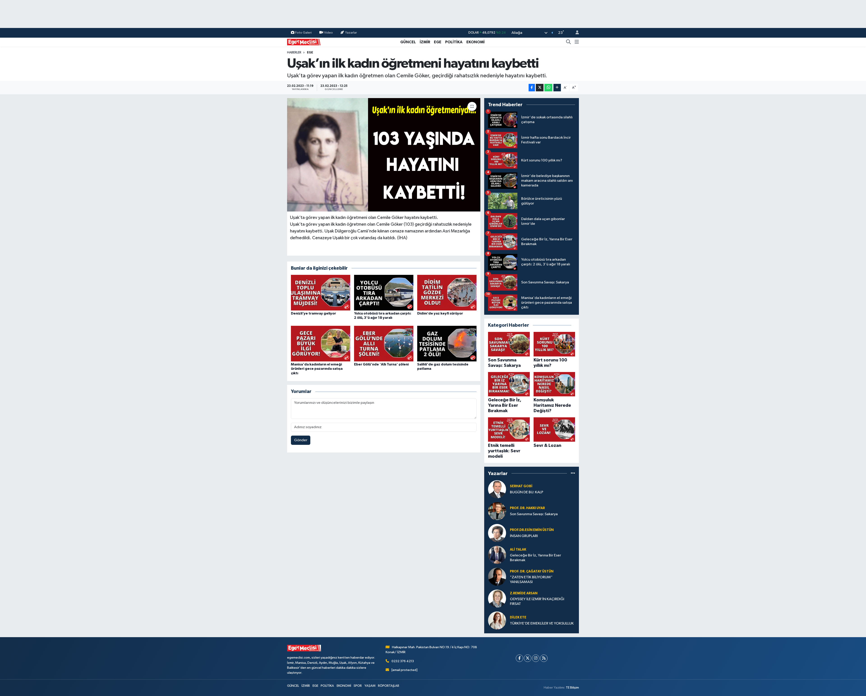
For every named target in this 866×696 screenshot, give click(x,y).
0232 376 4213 (403, 661)
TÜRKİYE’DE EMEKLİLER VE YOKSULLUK (542, 623)
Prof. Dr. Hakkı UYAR (527, 508)
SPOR (358, 685)
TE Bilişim (572, 687)
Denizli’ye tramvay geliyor (313, 313)
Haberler (294, 52)
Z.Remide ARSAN (523, 593)
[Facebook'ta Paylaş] (532, 87)
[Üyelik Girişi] (575, 33)
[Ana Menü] (577, 42)
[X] (527, 658)
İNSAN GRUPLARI (524, 536)
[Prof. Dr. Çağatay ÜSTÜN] (497, 577)
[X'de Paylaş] (540, 87)
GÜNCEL (408, 42)
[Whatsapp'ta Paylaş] (548, 87)
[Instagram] (535, 658)
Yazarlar (351, 32)
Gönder (300, 440)
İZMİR (425, 42)
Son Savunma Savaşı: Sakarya (534, 514)
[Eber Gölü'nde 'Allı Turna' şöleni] (383, 343)
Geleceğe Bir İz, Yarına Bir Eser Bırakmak (535, 558)
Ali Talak (518, 549)
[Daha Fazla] (557, 87)
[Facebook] (519, 658)
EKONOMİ (475, 42)
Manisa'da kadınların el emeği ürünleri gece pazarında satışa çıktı (317, 369)
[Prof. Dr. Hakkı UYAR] (497, 511)
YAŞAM (369, 685)
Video (328, 32)
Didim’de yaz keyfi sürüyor (440, 313)
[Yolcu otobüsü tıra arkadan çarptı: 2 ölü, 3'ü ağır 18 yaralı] (383, 292)
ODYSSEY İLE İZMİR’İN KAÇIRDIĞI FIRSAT (537, 601)
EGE (437, 42)
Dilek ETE (518, 617)
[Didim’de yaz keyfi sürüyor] (447, 292)
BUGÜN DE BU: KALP (526, 492)
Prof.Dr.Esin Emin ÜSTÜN (532, 530)
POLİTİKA (454, 42)
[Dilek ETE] (497, 620)
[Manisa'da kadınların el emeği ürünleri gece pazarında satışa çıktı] (320, 343)
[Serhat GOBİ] (497, 489)
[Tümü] (573, 473)
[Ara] (568, 42)
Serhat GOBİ (521, 486)
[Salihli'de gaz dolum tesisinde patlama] (447, 343)
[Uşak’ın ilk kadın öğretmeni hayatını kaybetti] (383, 154)
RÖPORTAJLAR (388, 685)
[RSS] (544, 658)
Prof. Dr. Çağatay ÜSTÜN (531, 571)
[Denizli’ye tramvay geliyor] (320, 292)
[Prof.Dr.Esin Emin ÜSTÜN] (497, 533)
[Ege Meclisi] (304, 42)
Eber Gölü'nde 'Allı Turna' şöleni (381, 364)
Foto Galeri (303, 32)
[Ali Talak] (497, 555)
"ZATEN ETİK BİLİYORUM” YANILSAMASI (531, 579)
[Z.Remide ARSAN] (497, 598)
